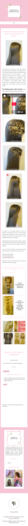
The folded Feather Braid (8, 257)
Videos (14, 270)
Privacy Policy (14, 512)
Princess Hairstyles (14, 374)
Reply (14, 366)
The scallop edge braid (7, 255)
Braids (6, 267)
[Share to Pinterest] (17, 272)
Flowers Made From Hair (10, 268)
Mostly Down (21, 268)
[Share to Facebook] (10, 272)
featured (20, 267)
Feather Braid (13, 267)
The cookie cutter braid (7, 254)
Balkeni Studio (12, 521)
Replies (7, 371)
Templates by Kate (14, 522)
